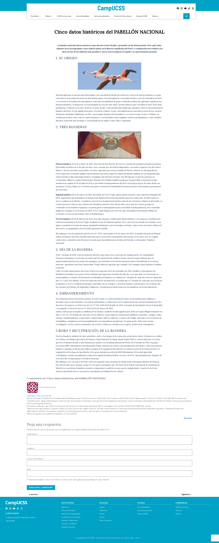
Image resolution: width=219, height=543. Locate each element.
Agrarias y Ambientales (69, 520)
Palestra (155, 16)
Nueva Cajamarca (105, 520)
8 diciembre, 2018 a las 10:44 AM (39, 396)
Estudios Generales (68, 527)
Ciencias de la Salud (68, 510)
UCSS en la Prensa (182, 507)
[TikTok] (189, 8)
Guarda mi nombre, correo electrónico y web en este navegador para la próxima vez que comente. (69, 480)
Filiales (48, 16)
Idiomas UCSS (141, 16)
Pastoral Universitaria (122, 16)
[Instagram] (182, 8)
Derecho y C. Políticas (69, 524)
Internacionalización (101, 16)
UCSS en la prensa (64, 16)
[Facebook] (178, 8)
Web (28, 469)
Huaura (102, 514)
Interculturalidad (82, 16)
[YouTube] (185, 8)
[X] (193, 8)
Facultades (35, 16)
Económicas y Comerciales (71, 517)
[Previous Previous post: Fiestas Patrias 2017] (32, 494)
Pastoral (179, 510)
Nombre (31, 448)
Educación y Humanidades (70, 514)
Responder (188, 418)
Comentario (32, 434)
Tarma (101, 517)
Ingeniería (65, 507)
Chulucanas (103, 510)
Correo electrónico (35, 459)
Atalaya (102, 507)
